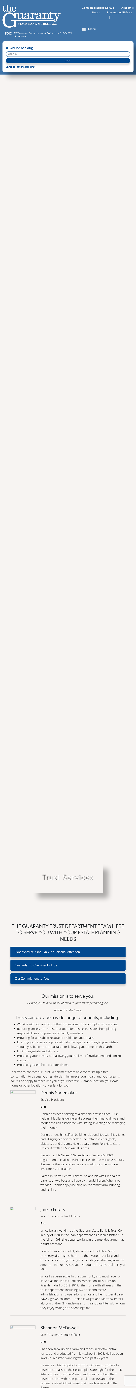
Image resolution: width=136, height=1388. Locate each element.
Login (68, 60)
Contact (87, 8)
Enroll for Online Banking (20, 66)
